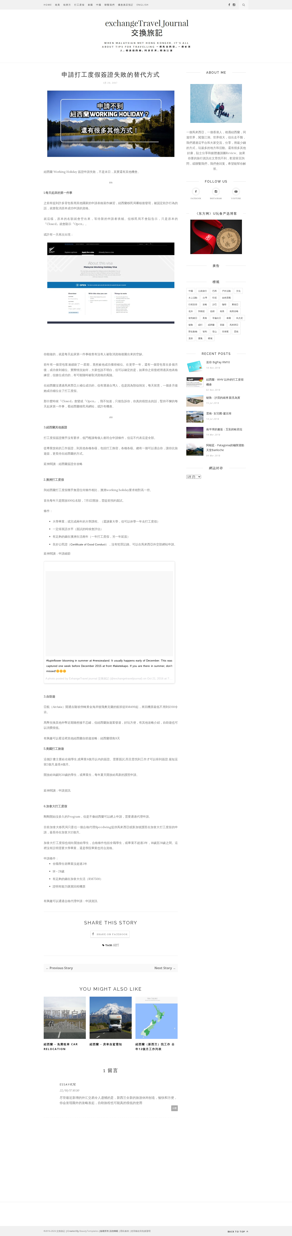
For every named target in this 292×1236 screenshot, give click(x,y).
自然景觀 (226, 297)
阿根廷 (201, 311)
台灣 (205, 297)
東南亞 (235, 304)
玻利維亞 (193, 317)
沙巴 (214, 304)
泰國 (90, 4)
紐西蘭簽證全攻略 (70, 464)
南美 (57, 4)
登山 (214, 331)
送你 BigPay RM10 (218, 362)
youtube (236, 198)
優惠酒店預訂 (125, 4)
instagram (216, 198)
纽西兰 (67, 4)
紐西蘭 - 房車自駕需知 (106, 1044)
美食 (205, 317)
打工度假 (79, 4)
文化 (238, 290)
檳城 (210, 338)
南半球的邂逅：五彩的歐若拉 (224, 429)
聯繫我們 (109, 4)
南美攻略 (234, 311)
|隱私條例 (124, 1230)
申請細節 (65, 553)
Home (48, 4)
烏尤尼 (239, 317)
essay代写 (68, 1084)
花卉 (191, 311)
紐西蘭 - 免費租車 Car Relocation (61, 1046)
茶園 (222, 324)
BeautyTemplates (88, 1230)
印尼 (214, 297)
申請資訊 (65, 790)
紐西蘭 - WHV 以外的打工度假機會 (225, 382)
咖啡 (224, 304)
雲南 (236, 331)
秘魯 (191, 324)
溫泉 (191, 338)
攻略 (205, 304)
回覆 (174, 1108)
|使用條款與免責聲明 (140, 1230)
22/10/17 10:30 (69, 1090)
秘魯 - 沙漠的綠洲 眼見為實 (223, 397)
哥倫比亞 (216, 317)
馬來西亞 (234, 324)
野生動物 (193, 331)
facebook (196, 198)
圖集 (200, 338)
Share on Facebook (112, 934)
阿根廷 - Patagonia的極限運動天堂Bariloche (225, 447)
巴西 (214, 290)
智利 (205, 331)
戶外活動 (226, 290)
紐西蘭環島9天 (110, 738)
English (143, 4)
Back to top (237, 1231)
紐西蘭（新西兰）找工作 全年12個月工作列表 (155, 1046)
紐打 (116, 945)
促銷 (212, 311)
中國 (98, 4)
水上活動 (193, 297)
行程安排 (193, 304)
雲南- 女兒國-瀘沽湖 (218, 413)
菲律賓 (225, 331)
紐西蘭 (211, 324)
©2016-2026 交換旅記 (55, 1230)
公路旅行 (202, 290)
